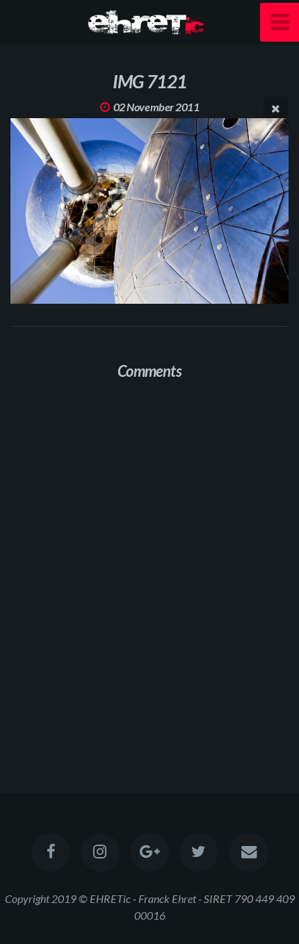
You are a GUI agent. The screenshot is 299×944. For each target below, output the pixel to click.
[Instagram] (100, 852)
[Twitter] (198, 852)
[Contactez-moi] (248, 852)
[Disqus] (149, 570)
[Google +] (149, 852)
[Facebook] (50, 852)
